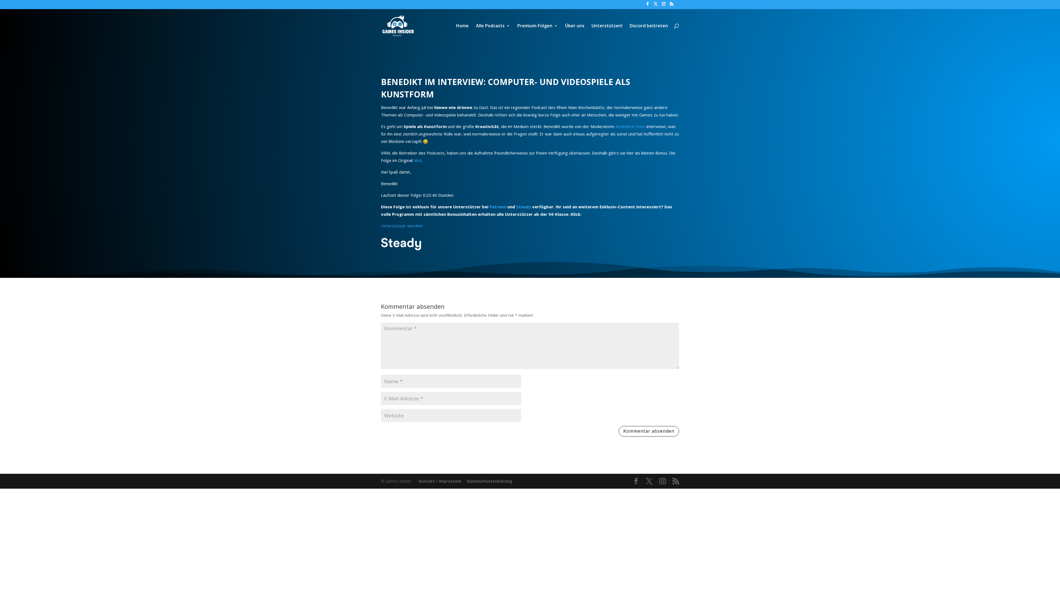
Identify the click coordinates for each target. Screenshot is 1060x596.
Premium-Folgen (534, 26)
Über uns (574, 26)
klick (418, 160)
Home (462, 26)
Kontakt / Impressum (440, 481)
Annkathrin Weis (630, 126)
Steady (523, 206)
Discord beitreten (649, 26)
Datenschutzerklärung (489, 481)
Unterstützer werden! (402, 225)
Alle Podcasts (490, 26)
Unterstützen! (607, 26)
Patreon (497, 206)
